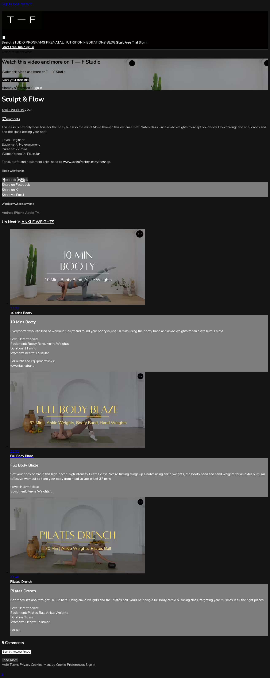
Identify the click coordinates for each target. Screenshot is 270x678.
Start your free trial (15, 80)
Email (24, 179)
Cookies (37, 664)
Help (6, 664)
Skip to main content (17, 4)
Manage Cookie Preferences (64, 664)
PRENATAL (55, 42)
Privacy (25, 664)
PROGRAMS (35, 42)
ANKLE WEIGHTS (13, 110)
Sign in (143, 42)
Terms (15, 664)
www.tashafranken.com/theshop (86, 162)
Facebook (9, 179)
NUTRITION (73, 42)
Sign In (29, 47)
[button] (4, 37)
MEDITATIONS (94, 42)
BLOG (111, 42)
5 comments (11, 119)
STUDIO (18, 42)
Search (7, 42)
